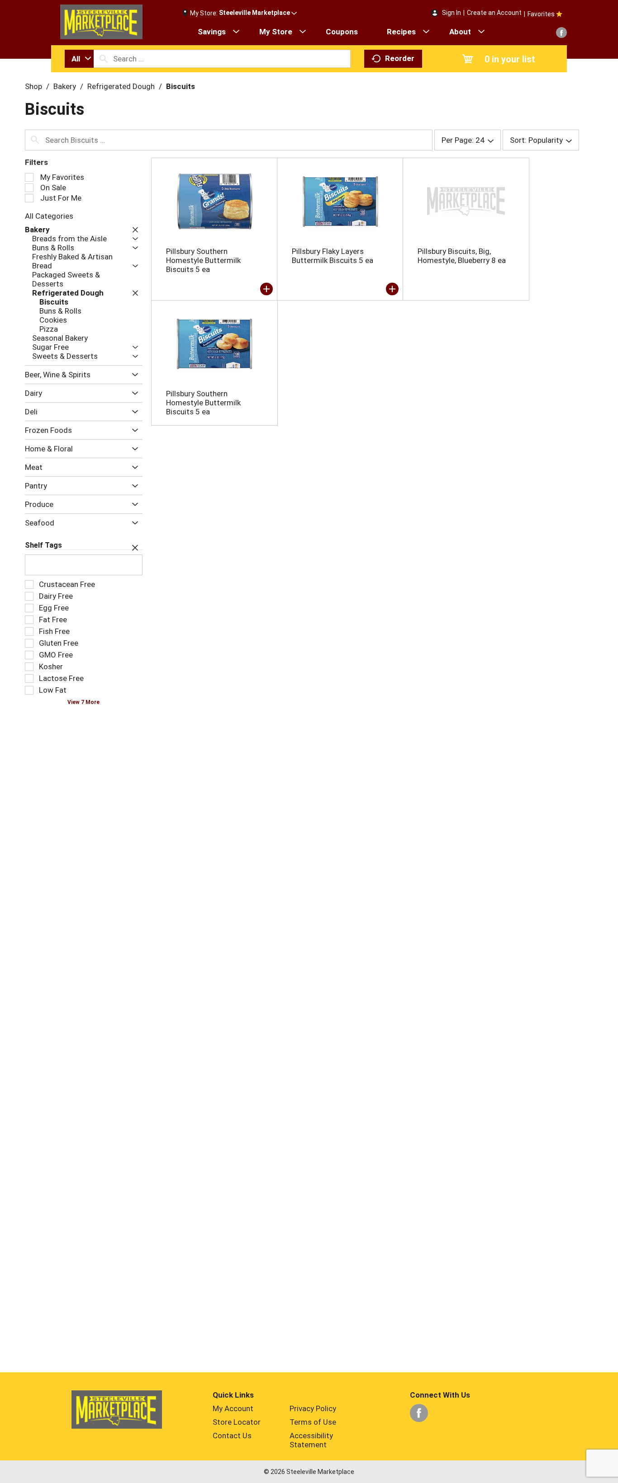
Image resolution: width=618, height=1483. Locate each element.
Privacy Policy (313, 1408)
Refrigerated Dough (121, 86)
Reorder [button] (399, 58)
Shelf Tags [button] (43, 545)
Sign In (451, 12)
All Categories (49, 216)
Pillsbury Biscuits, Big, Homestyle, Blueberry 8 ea (462, 256)
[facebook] (561, 32)
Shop (33, 86)
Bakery (64, 86)
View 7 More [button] (83, 702)
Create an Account (494, 12)
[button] (258, 13)
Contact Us (232, 1435)
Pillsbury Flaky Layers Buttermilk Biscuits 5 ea (332, 256)
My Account (233, 1408)
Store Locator (237, 1422)
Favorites (541, 14)
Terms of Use (313, 1422)
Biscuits (180, 86)
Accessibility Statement (311, 1440)
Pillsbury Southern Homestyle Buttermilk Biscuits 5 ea (203, 260)
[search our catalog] (104, 59)
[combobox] (79, 59)
